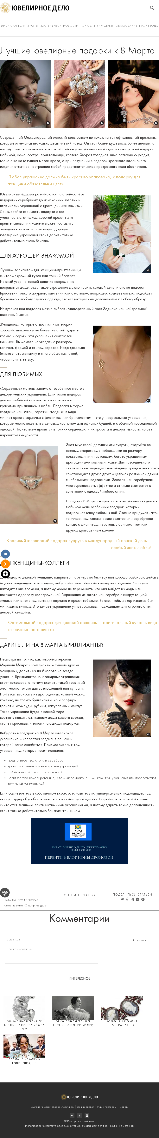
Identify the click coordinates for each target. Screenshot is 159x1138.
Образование (126, 25)
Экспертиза (36, 25)
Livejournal (72, 1115)
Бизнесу (54, 25)
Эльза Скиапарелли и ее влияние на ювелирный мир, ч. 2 (24, 1025)
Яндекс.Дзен (87, 1115)
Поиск (152, 8)
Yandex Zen (79, 1115)
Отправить (139, 940)
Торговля (87, 25)
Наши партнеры (106, 1107)
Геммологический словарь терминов (52, 1107)
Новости (70, 25)
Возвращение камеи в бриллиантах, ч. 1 (24, 1061)
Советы (124, 1107)
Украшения (105, 25)
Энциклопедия (13, 25)
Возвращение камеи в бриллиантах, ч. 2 (122, 1023)
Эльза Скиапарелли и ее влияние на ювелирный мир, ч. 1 (73, 1025)
